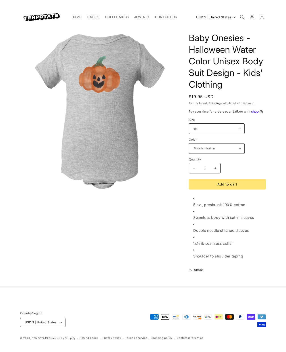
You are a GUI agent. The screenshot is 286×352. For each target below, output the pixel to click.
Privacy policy (112, 337)
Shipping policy (161, 337)
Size (192, 120)
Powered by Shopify (62, 338)
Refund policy (89, 337)
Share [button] (198, 270)
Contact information (190, 337)
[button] (242, 17)
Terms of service (136, 337)
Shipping (214, 103)
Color (193, 139)
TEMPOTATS (40, 338)
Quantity (195, 159)
